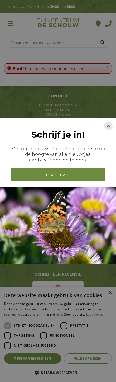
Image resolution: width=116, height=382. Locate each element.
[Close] (108, 126)
